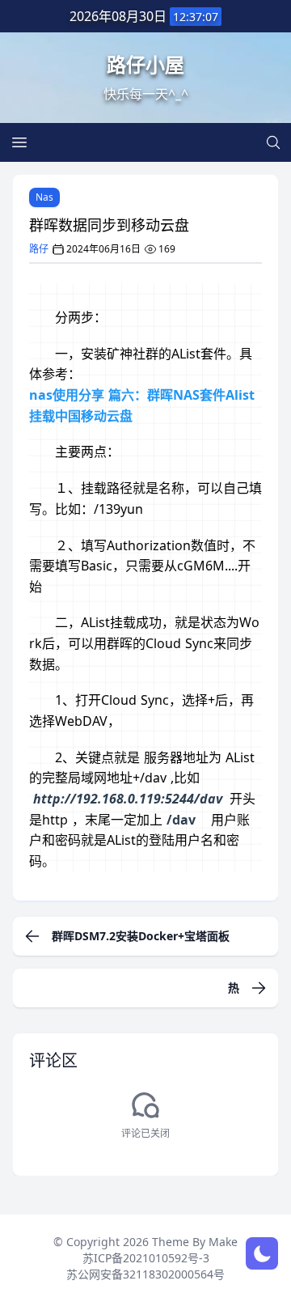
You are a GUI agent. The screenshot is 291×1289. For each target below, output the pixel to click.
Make (223, 1241)
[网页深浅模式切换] (262, 1253)
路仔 (38, 249)
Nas (44, 197)
